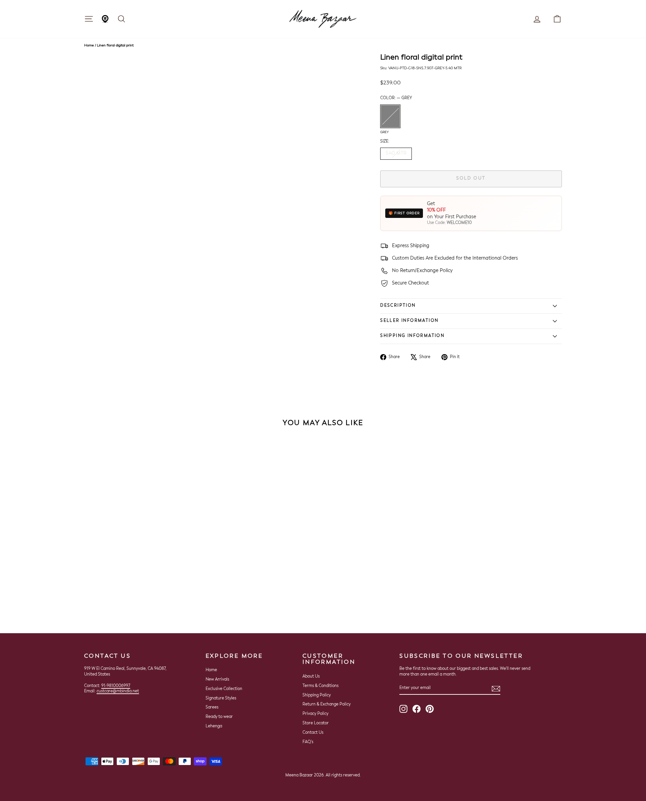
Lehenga (214, 726)
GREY (390, 116)
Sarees (212, 707)
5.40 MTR (396, 153)
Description (398, 306)
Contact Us (312, 733)
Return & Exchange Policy (326, 704)
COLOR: (396, 98)
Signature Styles (221, 698)
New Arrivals (217, 680)
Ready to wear (219, 717)
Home (89, 45)
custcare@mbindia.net (118, 691)
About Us (311, 677)
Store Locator (315, 723)
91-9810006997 (115, 686)
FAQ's (307, 742)
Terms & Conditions (320, 686)
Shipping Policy (316, 695)
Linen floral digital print (115, 45)
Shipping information (412, 336)
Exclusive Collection (224, 689)
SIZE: (384, 142)
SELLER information (409, 321)
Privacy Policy (315, 714)
